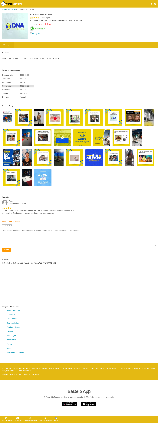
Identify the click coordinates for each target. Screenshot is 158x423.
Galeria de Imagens (8, 106)
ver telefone (45, 24)
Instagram (36, 33)
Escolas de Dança (13, 327)
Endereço (5, 259)
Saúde (9, 348)
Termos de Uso (15, 375)
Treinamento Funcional (15, 352)
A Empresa (5, 53)
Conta (56, 420)
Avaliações (5, 197)
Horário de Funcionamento (11, 70)
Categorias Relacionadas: (10, 307)
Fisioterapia (10, 331)
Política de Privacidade (31, 375)
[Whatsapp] (57, 28)
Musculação (11, 336)
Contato (5, 375)
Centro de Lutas (12, 323)
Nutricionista (11, 340)
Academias (10, 314)
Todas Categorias (13, 310)
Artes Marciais (11, 319)
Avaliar (6, 250)
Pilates (9, 344)
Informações (7, 45)
